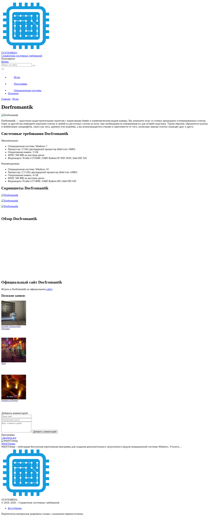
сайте (49, 289)
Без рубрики (15, 508)
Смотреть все (8, 437)
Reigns (5, 61)
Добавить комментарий (44, 431)
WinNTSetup (8, 443)
